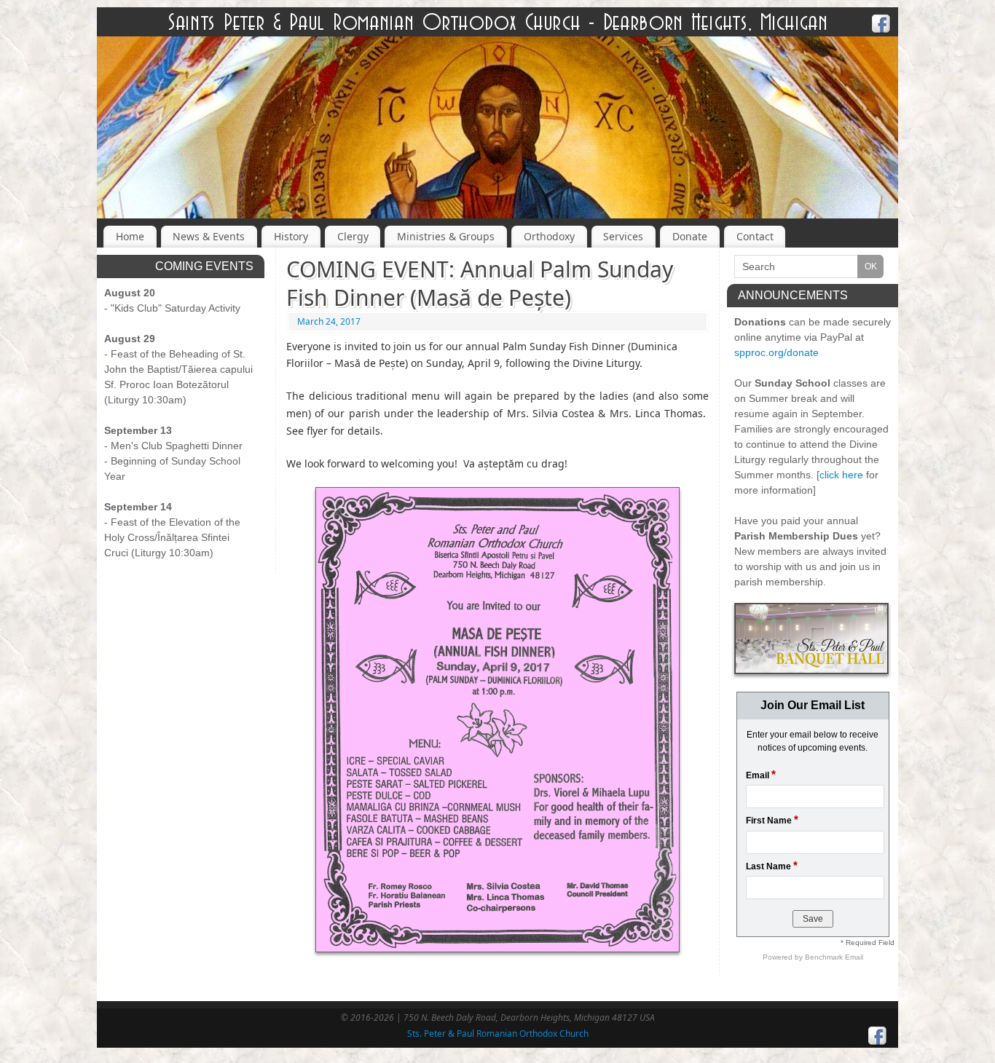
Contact (755, 236)
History (291, 236)
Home (130, 236)
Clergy (353, 236)
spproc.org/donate (776, 352)
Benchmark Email (834, 957)
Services (623, 236)
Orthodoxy (549, 236)
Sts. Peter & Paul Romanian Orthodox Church (498, 1033)
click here (841, 475)
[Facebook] (881, 26)
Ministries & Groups (446, 236)
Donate (689, 236)
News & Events (209, 236)
